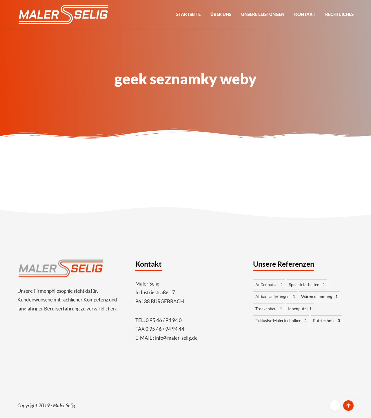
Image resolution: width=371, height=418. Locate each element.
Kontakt (304, 14)
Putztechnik (326, 320)
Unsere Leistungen (262, 14)
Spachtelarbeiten (307, 284)
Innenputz (300, 308)
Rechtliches (339, 14)
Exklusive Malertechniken (281, 320)
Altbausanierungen (275, 296)
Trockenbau (268, 308)
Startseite (188, 14)
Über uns (220, 14)
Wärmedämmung (319, 296)
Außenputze (269, 284)
